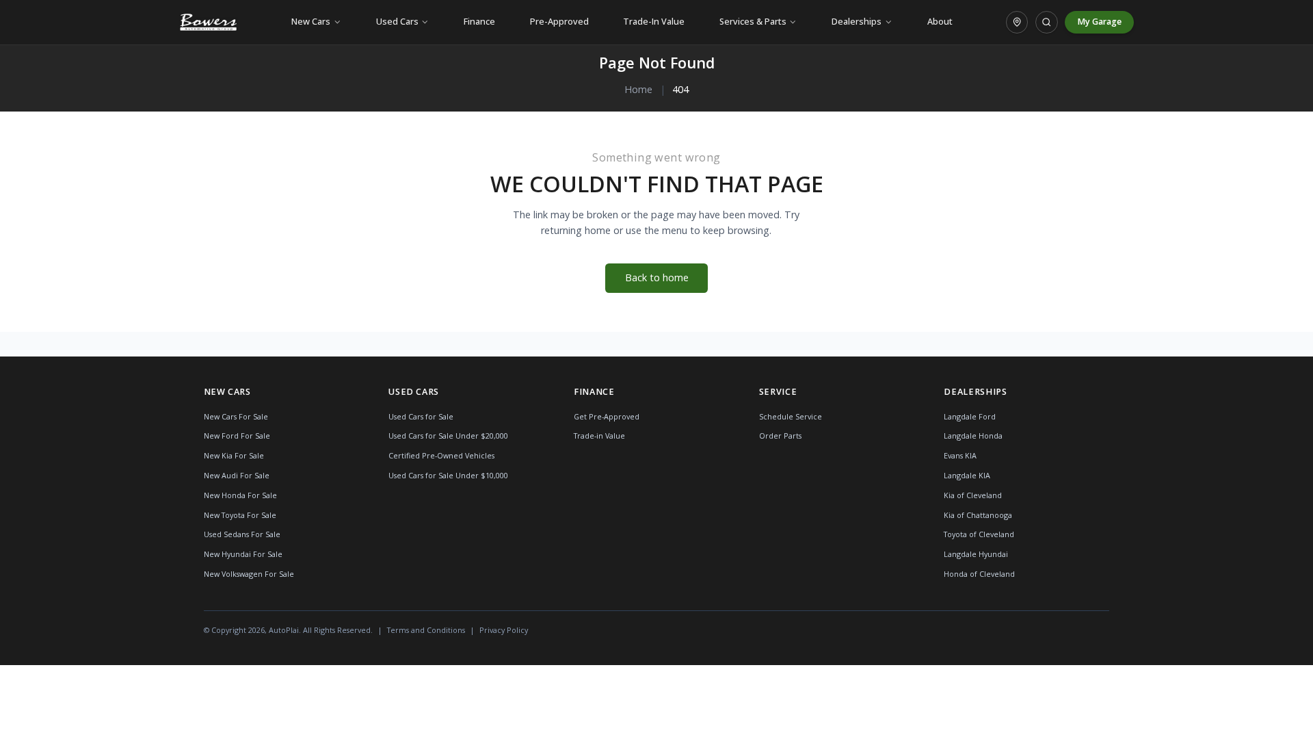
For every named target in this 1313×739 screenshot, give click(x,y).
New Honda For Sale (240, 495)
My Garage (1099, 21)
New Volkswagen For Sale (249, 574)
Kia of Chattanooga (978, 515)
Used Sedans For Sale (242, 534)
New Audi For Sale (236, 475)
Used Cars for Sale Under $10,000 (448, 475)
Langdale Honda (973, 435)
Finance (479, 21)
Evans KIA (960, 455)
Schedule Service (790, 416)
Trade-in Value (599, 435)
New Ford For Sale (237, 435)
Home (638, 89)
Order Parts (780, 435)
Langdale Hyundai (976, 554)
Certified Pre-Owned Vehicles (441, 455)
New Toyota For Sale (240, 515)
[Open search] (1046, 22)
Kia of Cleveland (973, 495)
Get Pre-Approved (606, 416)
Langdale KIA (967, 475)
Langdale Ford (970, 416)
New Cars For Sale (236, 416)
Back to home (657, 277)
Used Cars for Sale (420, 416)
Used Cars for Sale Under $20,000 (448, 435)
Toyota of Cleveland (979, 534)
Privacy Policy (503, 630)
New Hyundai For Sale (243, 554)
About (940, 21)
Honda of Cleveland (979, 574)
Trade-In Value (654, 21)
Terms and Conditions (426, 630)
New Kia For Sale (234, 455)
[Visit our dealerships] (1017, 22)
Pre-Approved (559, 21)
